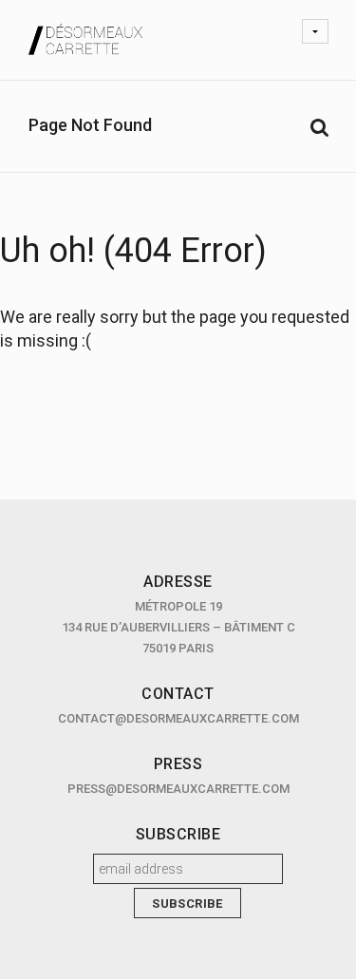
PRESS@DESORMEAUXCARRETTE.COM (178, 788)
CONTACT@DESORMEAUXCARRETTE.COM (178, 718)
